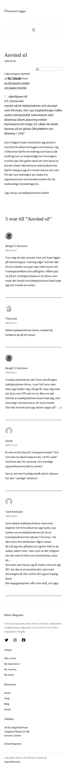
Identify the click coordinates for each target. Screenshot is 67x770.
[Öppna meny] (33, 30)
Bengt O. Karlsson (16, 246)
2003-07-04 (11, 445)
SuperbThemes (12, 761)
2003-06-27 (11, 250)
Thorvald (11, 318)
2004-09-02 (11, 516)
